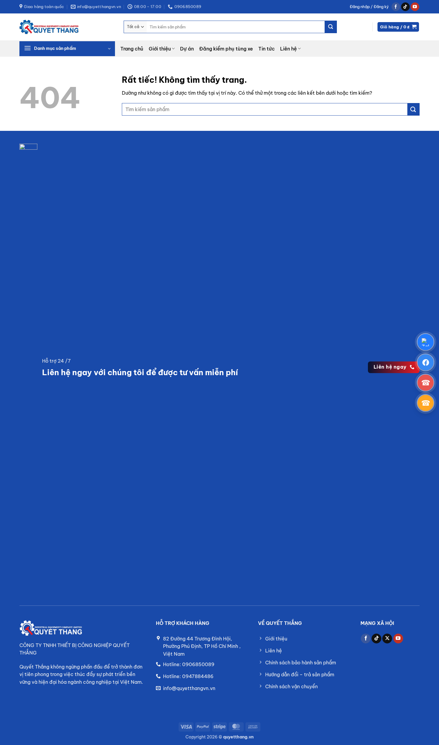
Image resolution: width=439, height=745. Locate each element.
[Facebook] (425, 362)
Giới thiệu (160, 49)
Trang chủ (131, 49)
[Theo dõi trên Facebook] (396, 6)
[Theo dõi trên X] (387, 639)
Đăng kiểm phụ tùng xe (226, 49)
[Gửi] (331, 27)
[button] (369, 6)
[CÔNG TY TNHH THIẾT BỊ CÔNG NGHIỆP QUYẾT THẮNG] (49, 27)
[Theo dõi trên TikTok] (405, 6)
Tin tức (266, 49)
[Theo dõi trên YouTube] (415, 6)
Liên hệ (288, 49)
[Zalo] (425, 342)
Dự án (187, 49)
